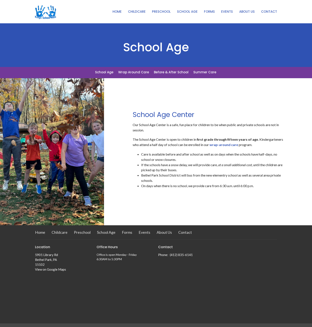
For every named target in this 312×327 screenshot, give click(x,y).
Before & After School (171, 72)
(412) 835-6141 (181, 255)
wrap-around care (223, 145)
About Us (247, 11)
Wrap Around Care (133, 72)
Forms (209, 11)
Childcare (137, 11)
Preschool (161, 11)
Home (117, 11)
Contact (269, 11)
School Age (187, 11)
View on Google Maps (50, 269)
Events (227, 11)
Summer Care (204, 72)
